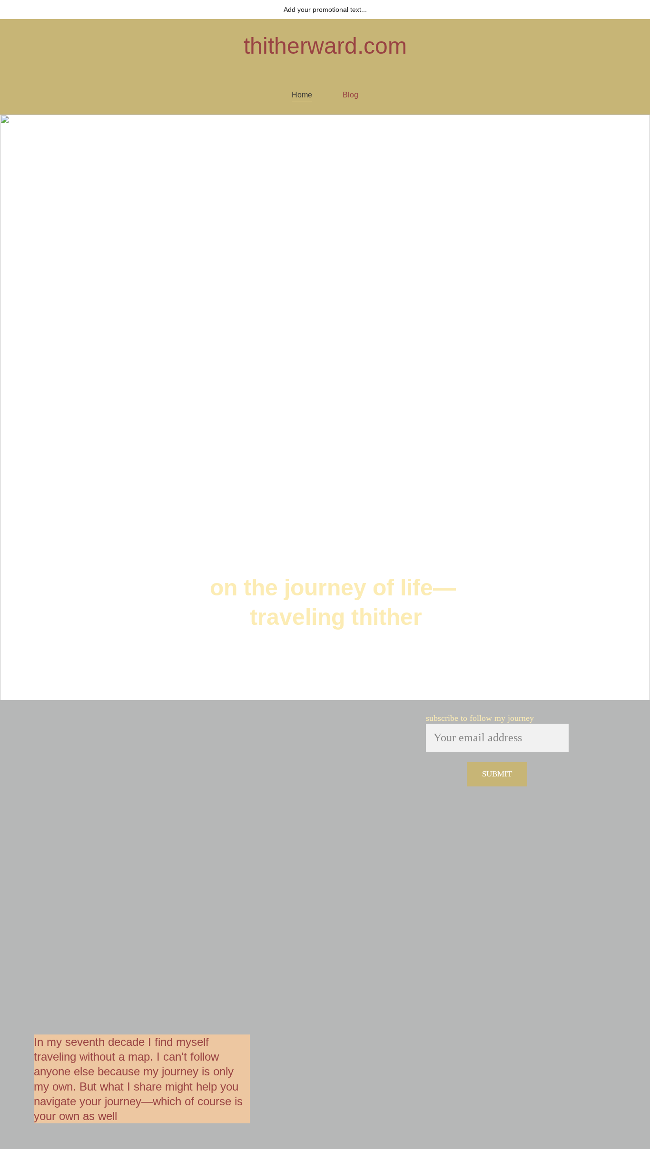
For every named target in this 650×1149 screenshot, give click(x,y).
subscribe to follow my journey (480, 718)
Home (302, 95)
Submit (497, 773)
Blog (350, 95)
